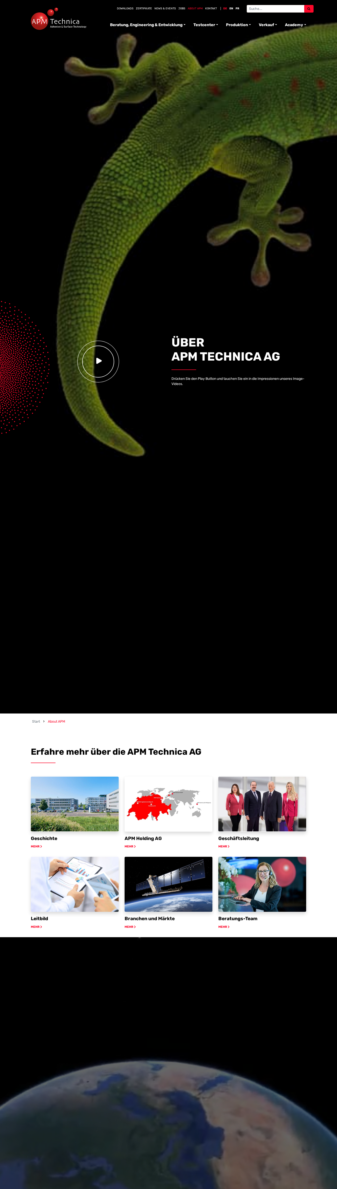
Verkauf (266, 24)
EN (231, 8)
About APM (195, 8)
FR (237, 8)
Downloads (125, 8)
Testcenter (204, 24)
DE (225, 8)
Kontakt (211, 8)
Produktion (237, 24)
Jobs (181, 8)
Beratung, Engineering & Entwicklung (146, 24)
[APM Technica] (58, 19)
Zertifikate (144, 8)
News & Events (165, 8)
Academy (294, 24)
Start (36, 721)
